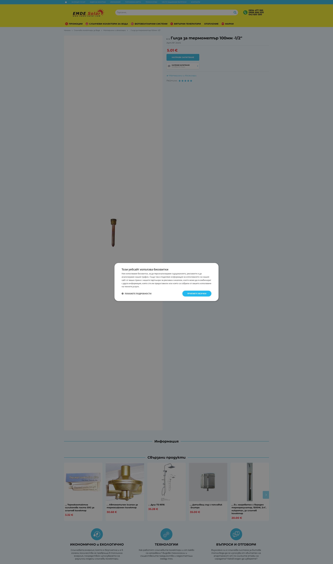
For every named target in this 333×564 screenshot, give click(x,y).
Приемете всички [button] (196, 293)
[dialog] (166, 282)
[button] (136, 293)
